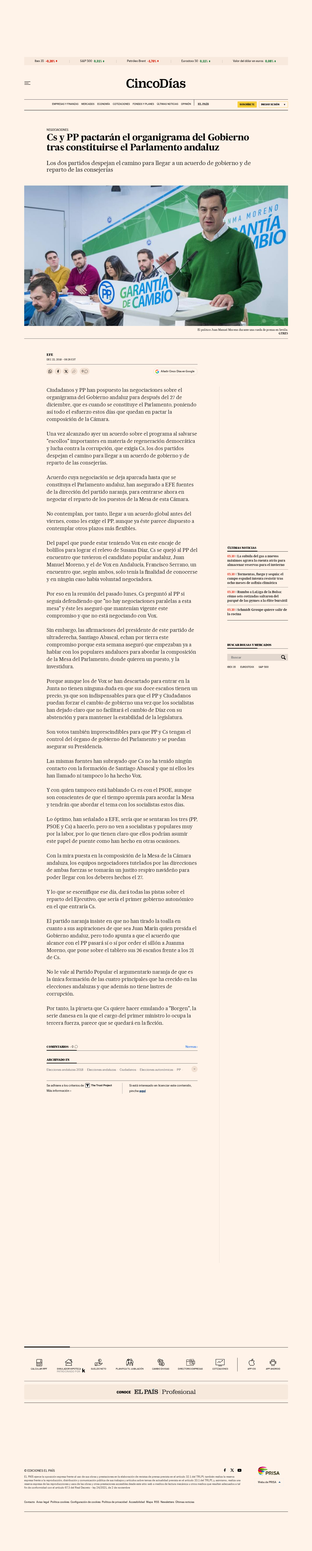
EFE (50, 355)
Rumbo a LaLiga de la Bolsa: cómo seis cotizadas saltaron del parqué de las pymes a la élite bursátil (257, 596)
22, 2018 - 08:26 (61, 359)
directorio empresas (190, 1369)
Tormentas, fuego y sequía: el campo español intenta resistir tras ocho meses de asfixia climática (255, 578)
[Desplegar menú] (27, 83)
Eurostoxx (247, 667)
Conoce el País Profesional (156, 1391)
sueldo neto (98, 1369)
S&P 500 (86, 61)
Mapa (149, 1502)
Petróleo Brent (136, 61)
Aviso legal (42, 1502)
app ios (252, 1369)
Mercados (87, 104)
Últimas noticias (167, 104)
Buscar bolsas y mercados (249, 645)
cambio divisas (160, 1369)
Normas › (191, 1046)
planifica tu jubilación (130, 1369)
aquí (142, 1091)
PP (179, 1069)
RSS (156, 1502)
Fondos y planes (143, 104)
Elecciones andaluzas (101, 1069)
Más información (58, 1090)
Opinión (186, 104)
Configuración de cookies (85, 1502)
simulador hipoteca (69, 1369)
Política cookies (59, 1502)
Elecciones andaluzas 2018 (65, 1069)
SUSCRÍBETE (247, 104)
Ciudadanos (128, 1069)
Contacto (29, 1502)
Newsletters (167, 1502)
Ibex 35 (39, 61)
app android (273, 1369)
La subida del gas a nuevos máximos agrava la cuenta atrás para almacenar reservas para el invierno (256, 560)
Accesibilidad (137, 1502)
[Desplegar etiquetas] (194, 1069)
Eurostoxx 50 (189, 61)
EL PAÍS (201, 103)
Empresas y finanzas (65, 104)
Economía (103, 104)
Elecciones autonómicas (156, 1069)
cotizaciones (220, 1369)
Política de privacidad (114, 1502)
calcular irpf (39, 1369)
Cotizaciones (121, 104)
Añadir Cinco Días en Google (177, 371)
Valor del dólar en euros (248, 61)
